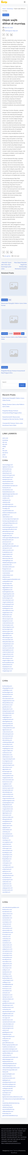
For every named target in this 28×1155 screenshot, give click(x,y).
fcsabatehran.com (7, 552)
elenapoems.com (7, 548)
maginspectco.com (7, 668)
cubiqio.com (5, 1001)
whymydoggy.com (7, 465)
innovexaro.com (6, 815)
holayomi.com (6, 1094)
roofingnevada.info (7, 1088)
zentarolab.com (6, 881)
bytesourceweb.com (8, 648)
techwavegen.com (7, 629)
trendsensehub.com (7, 1026)
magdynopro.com (7, 612)
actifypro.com (6, 970)
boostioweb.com (7, 911)
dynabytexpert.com (7, 836)
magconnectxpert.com (8, 759)
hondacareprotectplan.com (10, 521)
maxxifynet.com (6, 926)
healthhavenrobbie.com (8, 1047)
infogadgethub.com (7, 688)
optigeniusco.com (7, 949)
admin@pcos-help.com (11, 30)
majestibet (4, 1141)
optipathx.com (6, 827)
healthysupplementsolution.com (11, 579)
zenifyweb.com (6, 1038)
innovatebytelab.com (8, 713)
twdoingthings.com (7, 560)
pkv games (7, 256)
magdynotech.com (7, 809)
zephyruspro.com (7, 825)
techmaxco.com (6, 988)
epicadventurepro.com (8, 1011)
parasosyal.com (6, 542)
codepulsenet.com (7, 807)
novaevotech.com (7, 744)
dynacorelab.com (7, 930)
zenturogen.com (6, 848)
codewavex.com (7, 752)
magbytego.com (7, 717)
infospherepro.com (7, 1005)
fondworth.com (6, 487)
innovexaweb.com (7, 850)
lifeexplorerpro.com (7, 1015)
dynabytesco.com (7, 995)
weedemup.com (6, 1076)
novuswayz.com (6, 968)
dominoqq (24, 1137)
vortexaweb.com (7, 947)
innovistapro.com (7, 976)
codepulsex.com (7, 773)
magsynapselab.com (8, 596)
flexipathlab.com (6, 859)
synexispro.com (6, 1092)
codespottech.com (7, 581)
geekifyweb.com (6, 707)
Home (4, 8)
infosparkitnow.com (7, 702)
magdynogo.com (7, 671)
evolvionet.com (6, 920)
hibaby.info (5, 1072)
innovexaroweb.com (8, 779)
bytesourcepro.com (7, 788)
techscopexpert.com (8, 604)
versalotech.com (7, 986)
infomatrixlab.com (7, 792)
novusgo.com (6, 1017)
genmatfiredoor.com (8, 1042)
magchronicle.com (7, 585)
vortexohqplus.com (7, 980)
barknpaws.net (6, 500)
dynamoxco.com (7, 846)
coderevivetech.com (8, 652)
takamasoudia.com (7, 558)
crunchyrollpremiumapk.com (10, 519)
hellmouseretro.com (8, 550)
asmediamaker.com (7, 504)
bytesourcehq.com (7, 723)
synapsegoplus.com (8, 802)
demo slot (5, 438)
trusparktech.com (7, 955)
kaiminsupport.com (7, 477)
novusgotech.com (7, 842)
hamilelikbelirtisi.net (7, 984)
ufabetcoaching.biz (7, 1107)
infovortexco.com (7, 767)
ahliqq (4, 446)
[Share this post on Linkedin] (11, 34)
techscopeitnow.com (8, 662)
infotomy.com (6, 577)
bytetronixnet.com (7, 664)
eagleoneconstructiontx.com (10, 1051)
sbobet (20, 1130)
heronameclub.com (7, 571)
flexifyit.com (5, 838)
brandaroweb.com (7, 890)
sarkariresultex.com (7, 496)
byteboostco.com (7, 754)
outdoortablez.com (7, 575)
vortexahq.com (6, 938)
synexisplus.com (7, 922)
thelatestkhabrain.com (8, 492)
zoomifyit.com (6, 892)
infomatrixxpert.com (7, 734)
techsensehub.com (7, 694)
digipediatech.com (7, 587)
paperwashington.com (8, 1074)
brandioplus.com (7, 852)
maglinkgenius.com (7, 748)
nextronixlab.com (7, 829)
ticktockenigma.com (8, 1028)
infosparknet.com (7, 819)
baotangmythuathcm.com (9, 529)
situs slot (3, 1133)
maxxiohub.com (6, 943)
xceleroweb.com (7, 886)
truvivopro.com (6, 934)
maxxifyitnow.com (7, 821)
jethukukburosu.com (8, 531)
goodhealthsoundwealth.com (10, 546)
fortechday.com (6, 1113)
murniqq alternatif (12, 1133)
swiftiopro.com (6, 982)
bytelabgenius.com (7, 608)
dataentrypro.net (7, 473)
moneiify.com (6, 508)
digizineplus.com (7, 813)
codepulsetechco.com (8, 727)
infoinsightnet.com (7, 721)
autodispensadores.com (9, 1082)
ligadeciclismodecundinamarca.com (12, 1097)
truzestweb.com (6, 877)
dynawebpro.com (7, 854)
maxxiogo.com (6, 840)
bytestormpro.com (7, 1020)
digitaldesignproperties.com (10, 494)
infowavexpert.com (7, 619)
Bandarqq (10, 8)
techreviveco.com (7, 782)
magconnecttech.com (8, 1036)
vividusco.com (6, 936)
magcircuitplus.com (7, 660)
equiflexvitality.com (7, 1053)
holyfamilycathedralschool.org (10, 1103)
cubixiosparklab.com (8, 742)
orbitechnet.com (6, 869)
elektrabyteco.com (7, 757)
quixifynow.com (6, 823)
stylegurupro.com (7, 997)
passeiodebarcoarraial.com (10, 485)
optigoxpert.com (7, 965)
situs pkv (4, 444)
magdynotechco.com (8, 700)
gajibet (15, 1141)
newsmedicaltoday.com (9, 1086)
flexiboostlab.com (7, 978)
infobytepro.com (7, 715)
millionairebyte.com (7, 1111)
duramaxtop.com (7, 556)
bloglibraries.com (7, 535)
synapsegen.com (7, 856)
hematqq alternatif (12, 1137)
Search (4, 382)
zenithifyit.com (6, 940)
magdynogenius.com (8, 594)
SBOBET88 (17, 333)
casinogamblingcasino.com (10, 523)
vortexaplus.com (7, 863)
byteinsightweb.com (8, 591)
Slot (10, 300)
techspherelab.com (7, 790)
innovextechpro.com (8, 600)
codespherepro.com (8, 644)
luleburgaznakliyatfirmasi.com (10, 537)
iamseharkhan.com (7, 489)
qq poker (8, 1130)
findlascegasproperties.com (10, 1045)
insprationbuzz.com (7, 483)
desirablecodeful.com (8, 567)
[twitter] (7, 34)
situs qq (4, 442)
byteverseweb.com (7, 796)
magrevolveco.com (7, 654)
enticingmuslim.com (8, 544)
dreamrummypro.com (8, 475)
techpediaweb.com (7, 606)
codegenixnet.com (7, 646)
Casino (11, 333)
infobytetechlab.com (8, 641)
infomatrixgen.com (7, 637)
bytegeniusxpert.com (8, 711)
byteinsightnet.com (7, 725)
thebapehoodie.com (8, 539)
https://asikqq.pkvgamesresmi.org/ (11, 1143)
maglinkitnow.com (7, 589)
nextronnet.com (6, 844)
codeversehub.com (7, 794)
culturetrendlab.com (8, 1024)
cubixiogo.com (6, 865)
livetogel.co (5, 1040)
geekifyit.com (6, 514)
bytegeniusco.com (7, 621)
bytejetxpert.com (7, 666)
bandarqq (5, 440)
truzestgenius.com (7, 761)
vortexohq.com (6, 1009)
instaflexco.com (6, 974)
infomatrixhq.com (7, 740)
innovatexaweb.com (8, 698)
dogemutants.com (7, 554)
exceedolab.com (7, 990)
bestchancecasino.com (8, 1078)
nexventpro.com (6, 961)
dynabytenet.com (7, 786)
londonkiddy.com (7, 1105)
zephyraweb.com (7, 945)
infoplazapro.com (7, 614)
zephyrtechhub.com (8, 875)
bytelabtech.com (7, 696)
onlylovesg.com (6, 1055)
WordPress (14, 1152)
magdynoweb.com (7, 777)
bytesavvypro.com (7, 631)
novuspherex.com (7, 951)
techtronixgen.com (7, 598)
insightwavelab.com (7, 1013)
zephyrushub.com (7, 913)
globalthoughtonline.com (9, 506)
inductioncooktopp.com (9, 1084)
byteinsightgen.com (7, 633)
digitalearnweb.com (7, 467)
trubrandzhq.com (7, 957)
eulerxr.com (5, 1030)
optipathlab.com (6, 915)
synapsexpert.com (7, 879)
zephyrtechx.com (7, 963)
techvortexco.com (7, 705)
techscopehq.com (7, 811)
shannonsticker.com (7, 481)
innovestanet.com (7, 834)
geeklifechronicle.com (8, 1003)
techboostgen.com (7, 692)
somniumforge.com (7, 533)
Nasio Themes (14, 1150)
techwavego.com (7, 771)
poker (4, 454)
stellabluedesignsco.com (9, 562)
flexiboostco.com (7, 909)
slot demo (5, 452)
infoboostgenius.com (8, 627)
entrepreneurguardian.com (9, 1069)
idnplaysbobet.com (7, 1061)
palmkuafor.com (6, 471)
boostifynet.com (6, 959)
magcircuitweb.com (7, 602)
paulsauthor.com (7, 564)
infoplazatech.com (7, 709)
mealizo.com (5, 498)
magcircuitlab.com (7, 750)
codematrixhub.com (8, 623)
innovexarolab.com (7, 639)
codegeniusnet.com (7, 719)
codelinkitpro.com (7, 690)
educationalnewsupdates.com (10, 907)
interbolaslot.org (6, 469)
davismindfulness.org (8, 1109)
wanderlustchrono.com (8, 1022)
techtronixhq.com (7, 686)
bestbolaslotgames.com (9, 1065)
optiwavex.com (6, 871)
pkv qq (14, 1128)
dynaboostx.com (7, 972)
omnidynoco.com (7, 873)
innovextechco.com (7, 746)
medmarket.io (6, 573)
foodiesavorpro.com (8, 1007)
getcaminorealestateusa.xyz (10, 1115)
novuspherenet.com (8, 867)
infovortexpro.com (7, 658)
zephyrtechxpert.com (8, 765)
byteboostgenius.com (8, 800)
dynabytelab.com (7, 918)
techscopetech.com (7, 775)
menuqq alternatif (6, 1128)
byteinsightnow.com (7, 650)
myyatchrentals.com (8, 510)
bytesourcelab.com (7, 817)
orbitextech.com (6, 1034)
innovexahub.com (7, 928)
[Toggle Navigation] (24, 2)
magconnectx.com (7, 1090)
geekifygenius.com (7, 1032)
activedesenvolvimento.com (10, 1057)
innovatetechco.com (8, 610)
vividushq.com (6, 861)
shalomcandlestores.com (9, 512)
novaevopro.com (7, 953)
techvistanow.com (7, 738)
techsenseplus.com (7, 625)
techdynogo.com (7, 583)
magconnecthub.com (8, 798)
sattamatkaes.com (7, 517)
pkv (3, 448)
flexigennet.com (6, 569)
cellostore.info (6, 502)
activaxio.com (6, 992)
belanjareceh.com (7, 479)
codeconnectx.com (7, 732)
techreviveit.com (6, 616)
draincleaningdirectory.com (9, 527)
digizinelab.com (6, 769)
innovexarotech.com (8, 656)
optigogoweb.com (7, 888)
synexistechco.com (7, 932)
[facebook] (3, 34)
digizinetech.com (7, 635)
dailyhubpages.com (7, 1059)
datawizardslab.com (8, 999)
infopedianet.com (7, 804)
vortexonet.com (6, 924)
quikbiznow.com (6, 884)
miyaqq (10, 1141)
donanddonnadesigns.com (9, 1049)
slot (13, 1130)
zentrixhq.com (6, 831)
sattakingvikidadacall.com (9, 1063)
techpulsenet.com (7, 763)
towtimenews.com (7, 525)
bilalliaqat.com (6, 1080)
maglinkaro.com (6, 784)
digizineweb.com (7, 730)
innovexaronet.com (7, 736)
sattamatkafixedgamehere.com (11, 1067)
